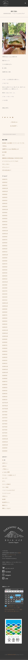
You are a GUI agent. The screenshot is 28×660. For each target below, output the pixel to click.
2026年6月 (4, 182)
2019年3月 (4, 357)
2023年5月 (4, 245)
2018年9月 (4, 375)
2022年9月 (4, 257)
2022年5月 (4, 266)
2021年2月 (4, 297)
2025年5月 (4, 200)
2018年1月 (4, 399)
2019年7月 (4, 345)
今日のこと (4, 496)
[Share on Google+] (7, 117)
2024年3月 (4, 224)
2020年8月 (4, 312)
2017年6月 (4, 420)
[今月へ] (19, 589)
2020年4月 (4, 324)
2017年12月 (5, 402)
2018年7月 (4, 381)
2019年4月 (4, 354)
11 (11, 597)
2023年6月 (4, 242)
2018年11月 (5, 369)
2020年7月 (4, 315)
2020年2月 (4, 327)
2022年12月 (5, 254)
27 (16, 601)
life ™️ (3, 460)
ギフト (3, 481)
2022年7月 (4, 263)
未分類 (3, 499)
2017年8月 (4, 414)
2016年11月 (5, 441)
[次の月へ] (22, 589)
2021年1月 (4, 300)
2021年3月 (4, 294)
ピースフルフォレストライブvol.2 (10, 161)
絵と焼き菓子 (14, 126)
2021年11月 (5, 282)
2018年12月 (5, 366)
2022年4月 (4, 269)
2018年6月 (4, 384)
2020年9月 (4, 309)
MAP (19, 552)
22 (22, 599)
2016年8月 (4, 451)
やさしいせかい (6, 164)
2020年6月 (4, 318)
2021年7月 (4, 291)
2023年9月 (4, 236)
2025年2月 (4, 206)
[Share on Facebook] (2, 117)
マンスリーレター (6, 493)
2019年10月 (5, 336)
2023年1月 (4, 251)
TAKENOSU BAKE (11, 654)
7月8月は (4, 146)
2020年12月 (5, 303)
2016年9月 (4, 448)
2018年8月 (4, 378)
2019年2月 (4, 360)
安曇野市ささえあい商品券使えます (10, 149)
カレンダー (4, 478)
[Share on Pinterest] (12, 117)
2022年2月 (4, 276)
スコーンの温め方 (6, 484)
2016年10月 (5, 445)
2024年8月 (4, 212)
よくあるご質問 (6, 472)
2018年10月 (5, 372)
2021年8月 (4, 288)
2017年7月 (4, 417)
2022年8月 (4, 260)
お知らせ (4, 466)
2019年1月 (4, 363)
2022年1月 (4, 279)
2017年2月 (4, 432)
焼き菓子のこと (6, 502)
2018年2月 (4, 396)
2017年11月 (5, 405)
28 (19, 601)
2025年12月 (5, 188)
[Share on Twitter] (4, 117)
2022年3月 (4, 272)
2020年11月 (5, 306)
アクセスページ (11, 554)
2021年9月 (4, 285)
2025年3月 (4, 203)
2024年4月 (4, 221)
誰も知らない (14, 122)
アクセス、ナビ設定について (9, 475)
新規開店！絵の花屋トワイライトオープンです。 (13, 143)
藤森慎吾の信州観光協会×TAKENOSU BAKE (12, 158)
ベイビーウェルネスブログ (18, 13)
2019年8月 (4, 342)
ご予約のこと (5, 469)
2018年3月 (4, 393)
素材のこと (4, 505)
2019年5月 (4, 351)
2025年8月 (4, 194)
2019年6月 (4, 348)
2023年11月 (5, 233)
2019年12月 (5, 330)
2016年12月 (5, 438)
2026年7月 (4, 179)
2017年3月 (4, 429)
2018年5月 (4, 387)
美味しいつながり (6, 508)
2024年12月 (5, 209)
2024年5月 (4, 218)
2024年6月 (4, 215)
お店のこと (4, 463)
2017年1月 (4, 435)
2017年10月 (5, 408)
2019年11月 (5, 333)
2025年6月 (4, 197)
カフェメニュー (6, 167)
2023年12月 (5, 230)
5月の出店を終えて (6, 170)
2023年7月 (4, 239)
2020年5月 (4, 321)
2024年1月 (4, 227)
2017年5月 (4, 423)
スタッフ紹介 (5, 487)
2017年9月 (4, 411)
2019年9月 (4, 339)
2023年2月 (4, 248)
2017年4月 (4, 426)
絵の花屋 (4, 152)
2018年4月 (4, 390)
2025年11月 (5, 191)
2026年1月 (4, 185)
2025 (3, 155)
